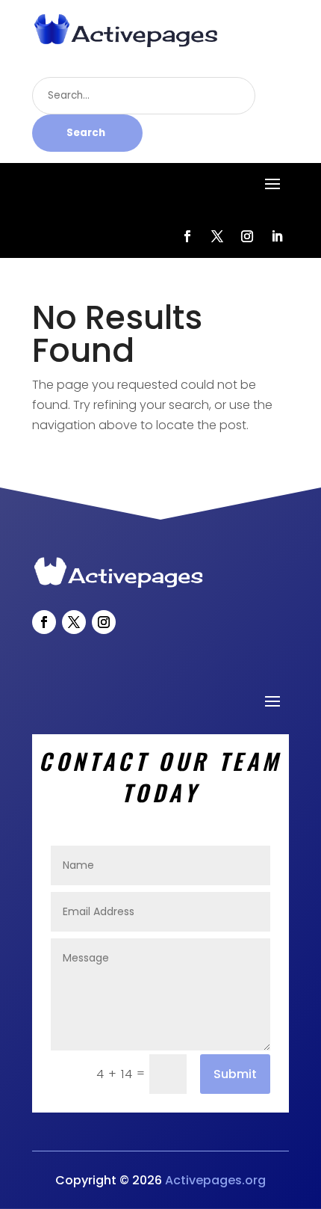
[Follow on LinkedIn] (277, 236)
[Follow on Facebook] (187, 236)
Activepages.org (215, 1180)
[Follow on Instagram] (247, 236)
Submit (235, 1074)
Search (85, 133)
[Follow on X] (217, 236)
